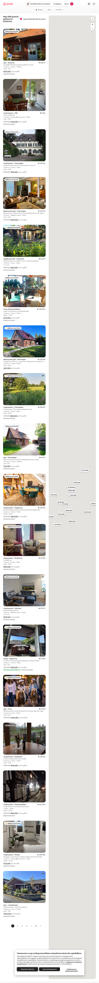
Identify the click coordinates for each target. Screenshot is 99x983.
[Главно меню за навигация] (94, 4)
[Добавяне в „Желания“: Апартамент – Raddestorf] (42, 725)
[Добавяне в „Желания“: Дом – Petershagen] (42, 426)
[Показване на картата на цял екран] (92, 19)
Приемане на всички (27, 969)
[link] (8, 925)
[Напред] (40, 925)
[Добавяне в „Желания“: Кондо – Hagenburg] (42, 627)
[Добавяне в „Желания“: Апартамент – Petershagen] (42, 131)
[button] (6, 71)
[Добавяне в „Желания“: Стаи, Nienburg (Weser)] (42, 277)
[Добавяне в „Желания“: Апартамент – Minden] (42, 823)
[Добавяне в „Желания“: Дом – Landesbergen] (42, 873)
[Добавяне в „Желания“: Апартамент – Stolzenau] (42, 576)
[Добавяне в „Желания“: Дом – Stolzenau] (42, 31)
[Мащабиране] (92, 24)
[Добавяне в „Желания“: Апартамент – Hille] (42, 81)
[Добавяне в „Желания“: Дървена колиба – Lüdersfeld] (42, 227)
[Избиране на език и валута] (89, 4)
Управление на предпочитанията (71, 970)
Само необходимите (49, 969)
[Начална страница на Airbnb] (8, 4)
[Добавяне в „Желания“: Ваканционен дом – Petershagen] (42, 179)
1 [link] (12, 926)
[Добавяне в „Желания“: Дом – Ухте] (42, 677)
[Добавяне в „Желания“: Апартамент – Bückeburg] (42, 526)
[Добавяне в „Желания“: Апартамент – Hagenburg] (42, 476)
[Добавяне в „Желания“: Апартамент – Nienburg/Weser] (42, 772)
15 (36, 926)
